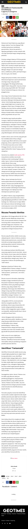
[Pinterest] (14, 17)
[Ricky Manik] (14, 461)
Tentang (9, 513)
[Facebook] (7, 17)
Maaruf (16, 476)
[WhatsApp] (17, 17)
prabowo (3, 478)
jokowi (12, 476)
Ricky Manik (5, 14)
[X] (10, 17)
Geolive (14, 513)
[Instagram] (5, 523)
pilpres (20, 476)
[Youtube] (10, 523)
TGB (7, 478)
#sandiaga (7, 476)
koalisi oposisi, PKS (19, 155)
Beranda (3, 513)
